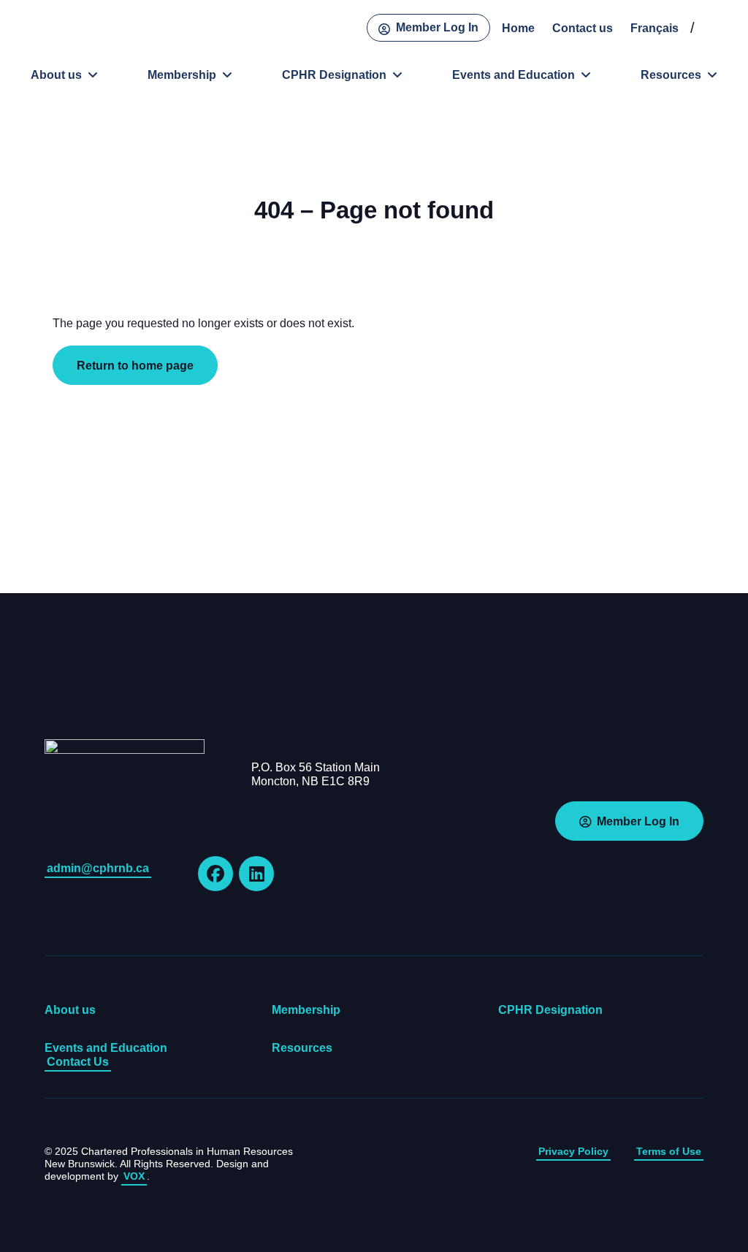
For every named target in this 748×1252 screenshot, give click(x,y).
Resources (671, 75)
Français (654, 28)
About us (56, 75)
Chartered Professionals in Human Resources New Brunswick (62, 30)
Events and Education (513, 75)
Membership (182, 75)
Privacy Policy (573, 1151)
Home (518, 28)
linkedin (256, 873)
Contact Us (78, 1062)
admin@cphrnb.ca (98, 868)
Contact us (582, 28)
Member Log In (437, 27)
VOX (134, 1176)
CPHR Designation (334, 75)
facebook (215, 873)
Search (715, 27)
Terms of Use (668, 1151)
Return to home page (135, 365)
